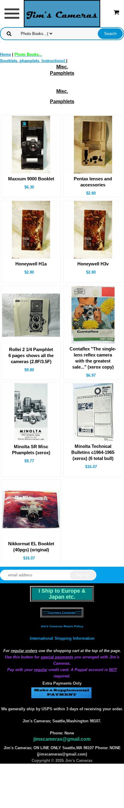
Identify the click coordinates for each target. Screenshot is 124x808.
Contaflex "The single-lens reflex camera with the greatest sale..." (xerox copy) (93, 357)
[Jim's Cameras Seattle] (62, 13)
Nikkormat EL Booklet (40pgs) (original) (31, 546)
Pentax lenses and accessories (93, 181)
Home (5, 54)
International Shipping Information (62, 638)
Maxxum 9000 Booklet (31, 178)
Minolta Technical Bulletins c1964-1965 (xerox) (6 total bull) (92, 452)
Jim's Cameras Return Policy (62, 626)
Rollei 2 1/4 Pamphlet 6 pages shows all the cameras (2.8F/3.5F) (31, 355)
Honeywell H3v (93, 263)
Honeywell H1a (31, 263)
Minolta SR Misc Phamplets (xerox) (31, 449)
